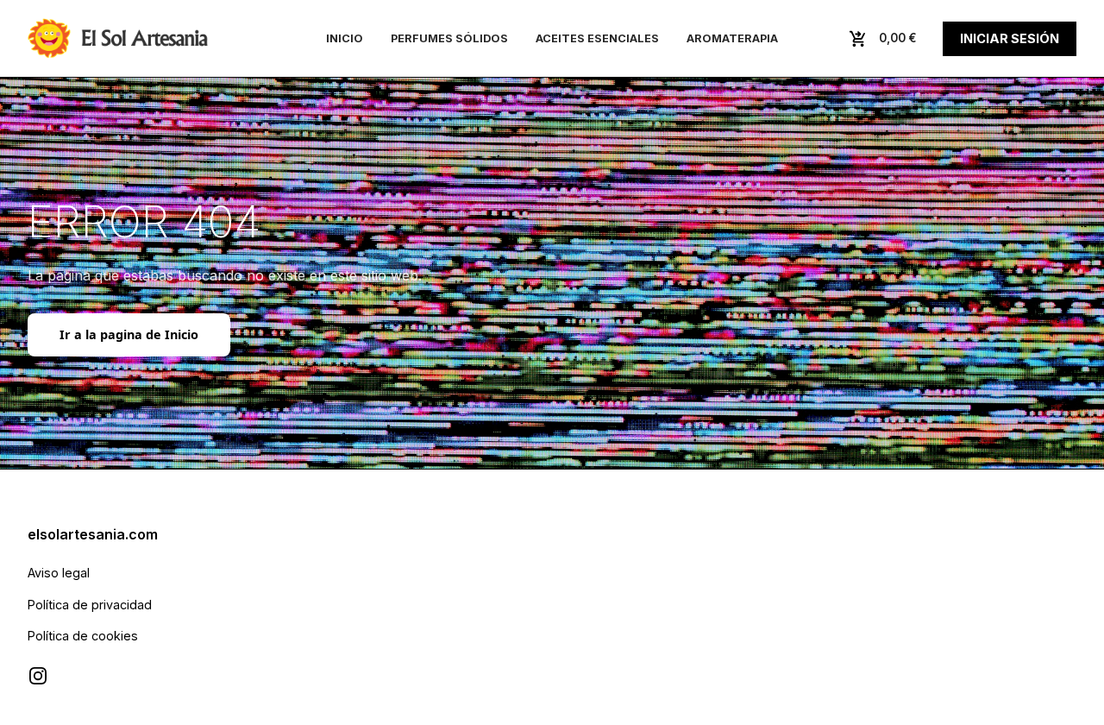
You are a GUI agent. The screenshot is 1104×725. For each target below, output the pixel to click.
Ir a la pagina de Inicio (129, 334)
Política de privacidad (90, 604)
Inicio (344, 38)
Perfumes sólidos (449, 38)
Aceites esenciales (597, 38)
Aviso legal (59, 572)
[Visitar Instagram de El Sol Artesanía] (38, 675)
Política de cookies (83, 635)
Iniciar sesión (1009, 38)
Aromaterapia (732, 38)
